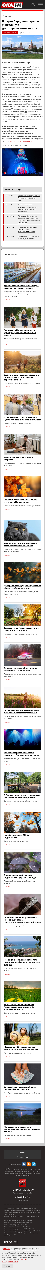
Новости (22, 1152)
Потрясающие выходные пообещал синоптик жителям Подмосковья (21, 711)
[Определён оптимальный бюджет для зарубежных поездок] (22, 1084)
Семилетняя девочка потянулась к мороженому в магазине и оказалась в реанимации (28, 208)
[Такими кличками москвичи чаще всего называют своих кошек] (22, 540)
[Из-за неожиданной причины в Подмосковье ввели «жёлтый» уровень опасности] (22, 1002)
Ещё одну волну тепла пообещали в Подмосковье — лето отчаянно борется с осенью (21, 377)
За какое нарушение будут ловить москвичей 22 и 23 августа (20, 669)
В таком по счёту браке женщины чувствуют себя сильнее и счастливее (22, 418)
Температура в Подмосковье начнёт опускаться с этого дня (22, 629)
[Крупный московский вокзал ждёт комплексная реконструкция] (22, 282)
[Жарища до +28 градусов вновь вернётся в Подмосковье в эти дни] (22, 1044)
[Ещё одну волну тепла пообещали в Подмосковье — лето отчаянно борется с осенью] (22, 372)
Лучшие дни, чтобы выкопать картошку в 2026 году (29, 237)
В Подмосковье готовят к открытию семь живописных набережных (22, 796)
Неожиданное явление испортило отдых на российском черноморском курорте (22, 962)
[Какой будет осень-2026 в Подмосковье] (22, 832)
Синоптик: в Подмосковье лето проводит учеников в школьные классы (20, 332)
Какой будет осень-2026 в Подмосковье (16, 836)
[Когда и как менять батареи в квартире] (22, 454)
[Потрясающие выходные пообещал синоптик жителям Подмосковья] (22, 707)
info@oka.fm (22, 1197)
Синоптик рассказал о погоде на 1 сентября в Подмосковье (20, 501)
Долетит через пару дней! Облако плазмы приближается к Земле (27, 229)
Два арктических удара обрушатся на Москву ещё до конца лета (22, 586)
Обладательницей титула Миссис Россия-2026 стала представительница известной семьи (22, 919)
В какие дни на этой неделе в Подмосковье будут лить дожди (20, 876)
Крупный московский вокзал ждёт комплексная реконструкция (21, 286)
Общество (7, 16)
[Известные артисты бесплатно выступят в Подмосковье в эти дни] (22, 750)
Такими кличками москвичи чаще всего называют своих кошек (20, 544)
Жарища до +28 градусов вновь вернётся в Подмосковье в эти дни (21, 1048)
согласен (6, 1248)
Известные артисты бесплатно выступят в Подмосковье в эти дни (21, 753)
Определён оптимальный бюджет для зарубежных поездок (20, 1088)
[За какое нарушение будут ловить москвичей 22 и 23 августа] (22, 665)
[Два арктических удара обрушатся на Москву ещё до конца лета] (22, 583)
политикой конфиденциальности (14, 1260)
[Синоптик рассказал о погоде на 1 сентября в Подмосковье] (22, 497)
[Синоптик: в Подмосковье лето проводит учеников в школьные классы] (22, 327)
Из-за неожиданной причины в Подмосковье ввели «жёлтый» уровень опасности (19, 1007)
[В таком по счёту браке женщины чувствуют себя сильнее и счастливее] (22, 414)
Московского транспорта (21, 141)
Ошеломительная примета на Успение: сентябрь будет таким (29, 198)
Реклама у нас (22, 1157)
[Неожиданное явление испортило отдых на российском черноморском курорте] (22, 957)
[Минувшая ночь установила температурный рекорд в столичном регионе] (22, 1124)
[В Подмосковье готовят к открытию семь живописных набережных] (22, 792)
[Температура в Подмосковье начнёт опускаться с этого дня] (22, 625)
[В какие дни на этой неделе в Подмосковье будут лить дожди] (22, 872)
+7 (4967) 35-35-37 (22, 1189)
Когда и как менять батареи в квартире (18, 458)
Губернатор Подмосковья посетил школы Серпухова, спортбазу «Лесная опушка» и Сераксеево (29, 219)
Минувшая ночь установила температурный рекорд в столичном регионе (22, 1129)
